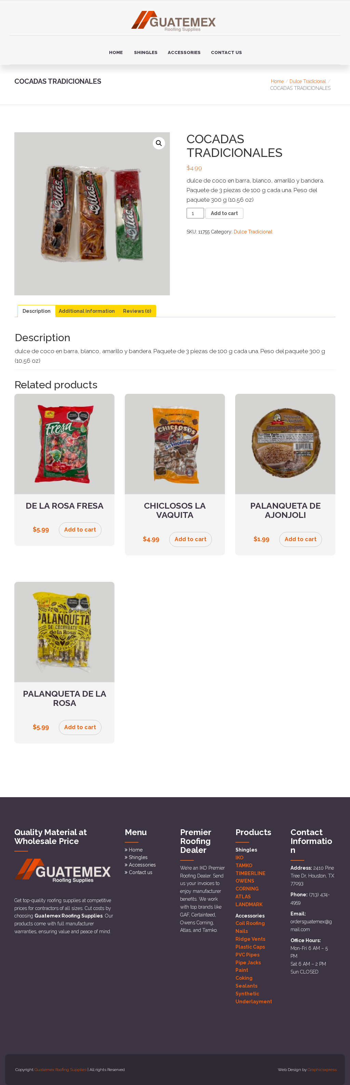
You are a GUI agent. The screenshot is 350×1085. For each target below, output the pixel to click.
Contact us (226, 52)
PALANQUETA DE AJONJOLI (285, 510)
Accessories (184, 52)
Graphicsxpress (322, 1069)
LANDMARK (248, 904)
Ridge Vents (250, 939)
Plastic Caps (250, 947)
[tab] (36, 311)
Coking (244, 978)
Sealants (246, 986)
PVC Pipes (247, 954)
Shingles (146, 52)
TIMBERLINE (250, 873)
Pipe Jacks (248, 962)
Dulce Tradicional (308, 81)
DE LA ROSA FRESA (65, 505)
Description (37, 311)
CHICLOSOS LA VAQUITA (175, 510)
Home (116, 52)
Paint (241, 970)
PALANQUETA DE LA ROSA (64, 698)
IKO (239, 857)
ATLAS (243, 896)
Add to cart (224, 213)
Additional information (87, 311)
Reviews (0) (137, 311)
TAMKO (243, 865)
